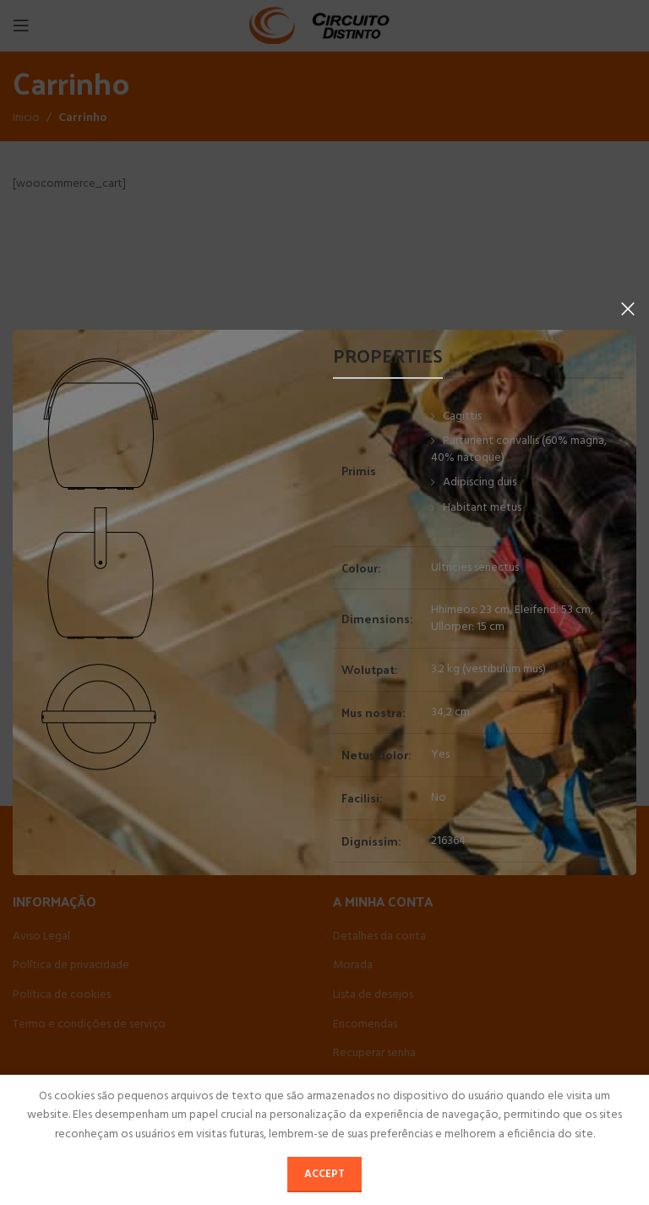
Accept (324, 1174)
